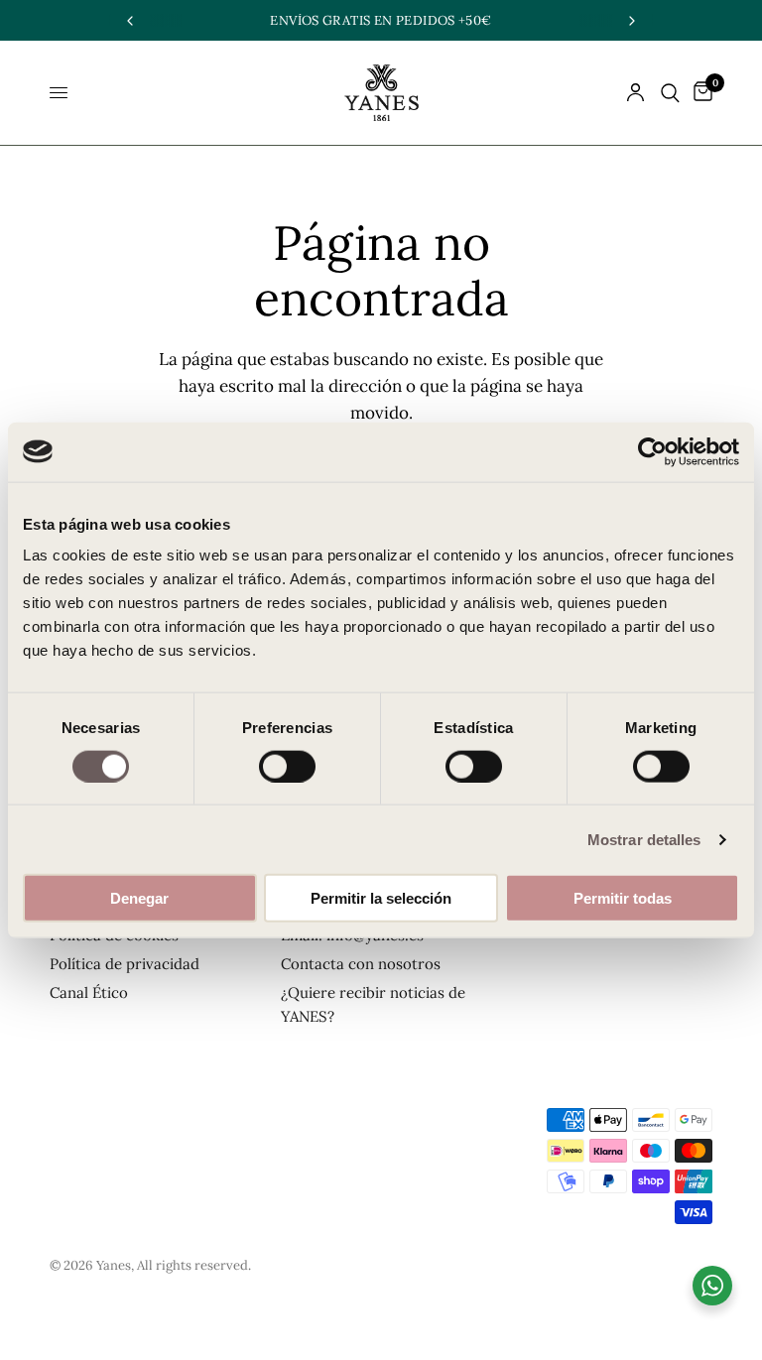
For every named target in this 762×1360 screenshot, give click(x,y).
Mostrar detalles (644, 838)
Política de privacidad (124, 963)
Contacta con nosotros (361, 963)
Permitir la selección (381, 898)
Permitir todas (622, 898)
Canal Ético (89, 992)
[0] (699, 93)
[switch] (287, 766)
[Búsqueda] (670, 93)
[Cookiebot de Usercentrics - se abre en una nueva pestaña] (652, 451)
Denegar (139, 898)
